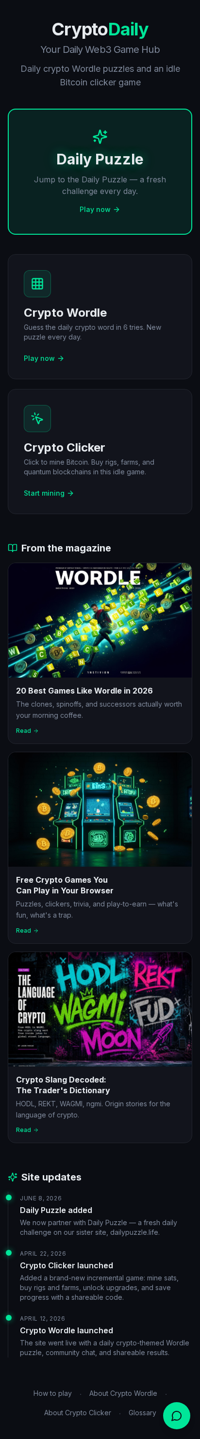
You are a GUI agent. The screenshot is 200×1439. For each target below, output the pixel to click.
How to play (52, 1393)
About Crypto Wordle (123, 1393)
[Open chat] (176, 1415)
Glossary (142, 1412)
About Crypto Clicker (77, 1412)
